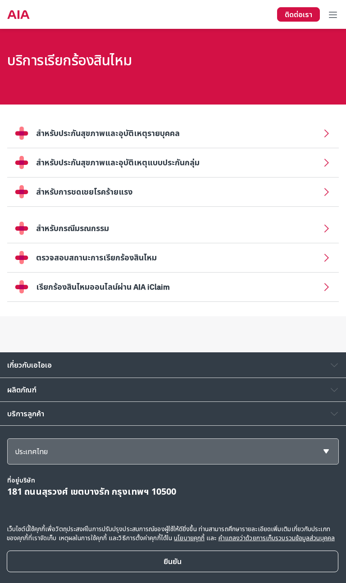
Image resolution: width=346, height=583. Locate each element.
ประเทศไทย (31, 451)
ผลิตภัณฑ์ (21, 390)
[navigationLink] (18, 14)
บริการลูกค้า (25, 414)
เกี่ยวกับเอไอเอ (29, 365)
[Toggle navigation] (333, 14)
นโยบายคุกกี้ (189, 537)
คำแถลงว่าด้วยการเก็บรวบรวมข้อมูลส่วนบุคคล (277, 537)
